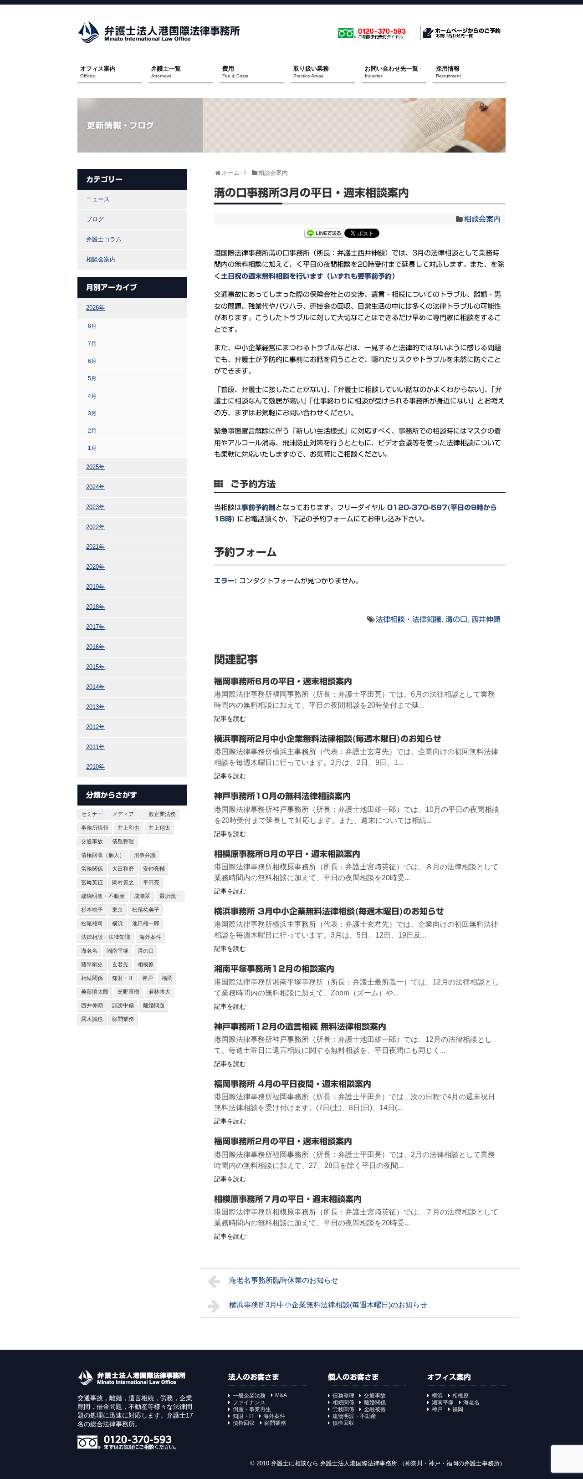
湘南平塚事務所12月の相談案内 (274, 968)
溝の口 (456, 619)
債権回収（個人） (103, 855)
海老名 (89, 951)
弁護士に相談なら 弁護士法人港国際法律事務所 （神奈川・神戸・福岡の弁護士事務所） (388, 1463)
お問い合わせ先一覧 (391, 71)
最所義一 (170, 896)
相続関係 (92, 978)
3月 (92, 413)
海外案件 (150, 937)
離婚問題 (154, 1005)
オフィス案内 (98, 71)
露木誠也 (92, 1019)
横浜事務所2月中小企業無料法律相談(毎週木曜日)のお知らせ (327, 738)
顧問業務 (123, 1019)
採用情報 (448, 71)
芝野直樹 (128, 991)
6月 (92, 361)
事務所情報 (94, 828)
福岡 (167, 978)
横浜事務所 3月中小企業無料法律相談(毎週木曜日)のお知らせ (329, 911)
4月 (92, 396)
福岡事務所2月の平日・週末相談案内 (283, 1141)
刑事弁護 (145, 855)
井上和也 (128, 828)
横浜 (117, 923)
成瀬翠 (142, 896)
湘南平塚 (117, 951)
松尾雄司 (92, 923)
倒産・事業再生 (252, 1409)
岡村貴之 (123, 882)
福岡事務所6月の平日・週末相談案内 (283, 681)
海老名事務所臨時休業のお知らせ (283, 1280)
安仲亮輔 (154, 869)
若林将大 (159, 991)
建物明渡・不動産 (103, 896)
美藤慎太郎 (94, 991)
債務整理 (123, 841)
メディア (123, 814)
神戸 (147, 978)
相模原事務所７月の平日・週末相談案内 (288, 1199)
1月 (92, 448)
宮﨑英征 (92, 882)
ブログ (95, 219)
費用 (235, 71)
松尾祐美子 (145, 910)
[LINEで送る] (324, 234)
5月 (92, 378)
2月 (92, 431)
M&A (281, 1395)
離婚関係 (375, 1402)
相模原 (146, 964)
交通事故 (92, 841)
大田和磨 (123, 869)
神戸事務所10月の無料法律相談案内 (282, 796)
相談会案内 (482, 219)
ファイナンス (249, 1402)
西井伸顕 (486, 619)
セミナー (92, 814)
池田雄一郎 (145, 923)
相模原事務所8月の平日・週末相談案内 (287, 854)
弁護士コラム (104, 239)
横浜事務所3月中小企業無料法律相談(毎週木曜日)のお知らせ (328, 1305)
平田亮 (151, 882)
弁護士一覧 (166, 71)
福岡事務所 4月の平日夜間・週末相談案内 (292, 1084)
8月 (92, 326)
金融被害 (375, 1409)
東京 (117, 910)
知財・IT (122, 978)
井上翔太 (159, 828)
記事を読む (230, 718)
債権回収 (244, 1423)
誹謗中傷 (123, 1005)
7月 (92, 344)
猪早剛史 (92, 964)
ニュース (98, 199)
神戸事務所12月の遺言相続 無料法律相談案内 (300, 1026)
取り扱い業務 (311, 71)
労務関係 (92, 869)
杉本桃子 (92, 910)
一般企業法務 (159, 814)
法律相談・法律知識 (408, 619)
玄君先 (120, 964)
